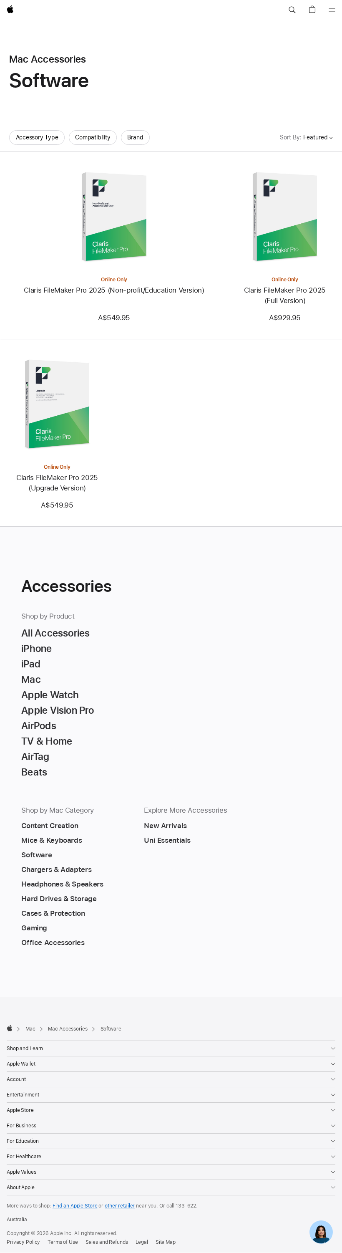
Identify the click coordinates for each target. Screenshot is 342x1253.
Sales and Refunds (107, 1242)
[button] (292, 10)
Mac (30, 1029)
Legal (142, 1242)
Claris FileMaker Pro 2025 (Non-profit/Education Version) (114, 290)
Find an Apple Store (75, 1206)
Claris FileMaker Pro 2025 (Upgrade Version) (57, 482)
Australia (17, 1220)
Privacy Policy (23, 1242)
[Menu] (332, 10)
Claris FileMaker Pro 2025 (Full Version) (285, 295)
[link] (321, 1232)
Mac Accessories (67, 1029)
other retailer (120, 1206)
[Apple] (10, 1028)
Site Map (166, 1242)
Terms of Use (63, 1242)
